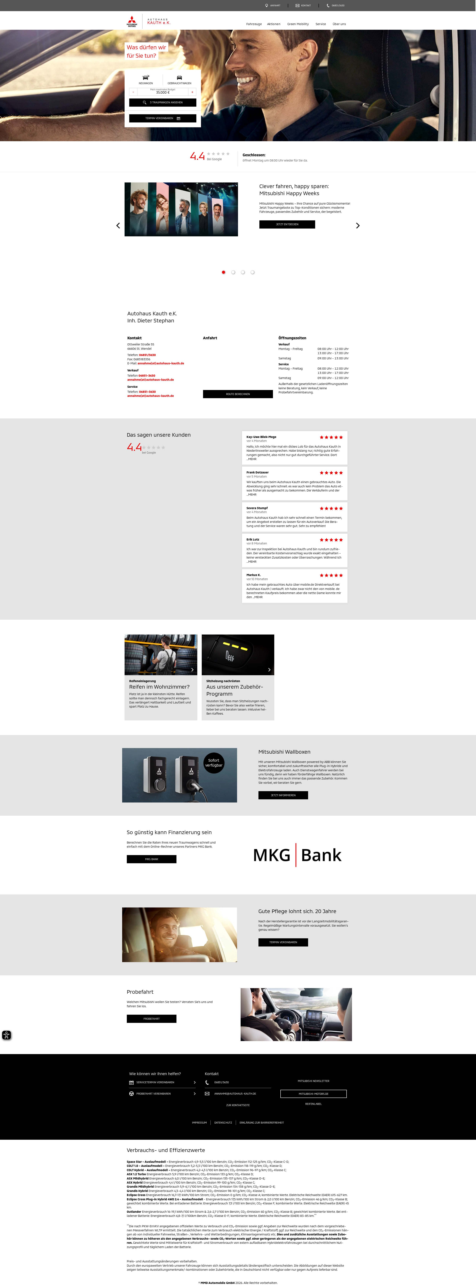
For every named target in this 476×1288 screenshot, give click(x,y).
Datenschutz (223, 1122)
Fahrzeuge (254, 24)
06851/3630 (147, 355)
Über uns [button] (339, 24)
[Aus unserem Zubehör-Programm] (238, 655)
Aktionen (273, 24)
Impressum (199, 1122)
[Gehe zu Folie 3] (243, 272)
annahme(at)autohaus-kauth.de (161, 363)
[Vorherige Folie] (118, 225)
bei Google (149, 452)
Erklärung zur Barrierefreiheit (262, 1122)
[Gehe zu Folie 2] (233, 272)
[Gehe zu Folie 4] (252, 272)
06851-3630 (147, 375)
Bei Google (214, 159)
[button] (162, 118)
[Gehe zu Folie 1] (223, 272)
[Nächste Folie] (358, 225)
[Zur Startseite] (155, 21)
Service (321, 24)
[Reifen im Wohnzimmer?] (161, 655)
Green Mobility (298, 24)
